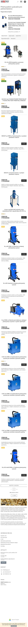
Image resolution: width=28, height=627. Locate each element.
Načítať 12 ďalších (14, 485)
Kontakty (3, 546)
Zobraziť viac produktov (13, 31)
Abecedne (13, 38)
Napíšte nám (4, 535)
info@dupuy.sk (6, 570)
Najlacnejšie (11, 35)
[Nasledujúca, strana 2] (14, 489)
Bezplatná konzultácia (6, 544)
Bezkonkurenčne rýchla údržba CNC (9, 552)
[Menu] (25, 1)
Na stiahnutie (4, 537)
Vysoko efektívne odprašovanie (8, 559)
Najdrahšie (18, 35)
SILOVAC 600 (3, 555)
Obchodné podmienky (6, 541)
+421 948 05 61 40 (7, 574)
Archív (3, 562)
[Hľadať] (17, 1)
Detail (24, 70)
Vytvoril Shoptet (15, 619)
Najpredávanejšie (5, 38)
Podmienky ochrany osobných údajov (9, 542)
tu (24, 624)
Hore (14, 495)
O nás (2, 539)
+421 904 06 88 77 (7, 572)
